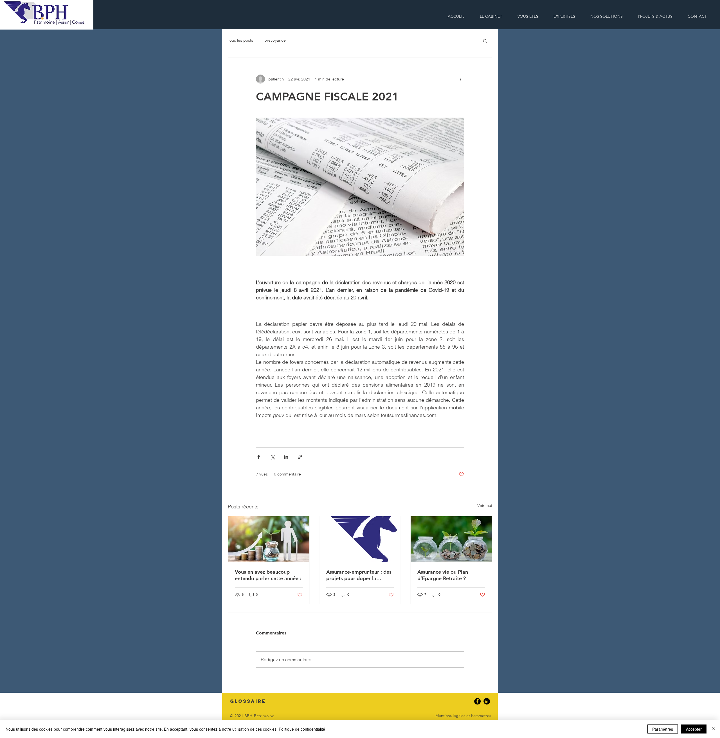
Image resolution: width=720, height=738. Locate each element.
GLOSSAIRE (248, 701)
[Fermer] (713, 728)
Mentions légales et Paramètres (463, 715)
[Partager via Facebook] (258, 456)
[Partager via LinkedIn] (286, 456)
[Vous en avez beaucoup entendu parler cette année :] (268, 539)
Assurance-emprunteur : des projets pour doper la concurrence (359, 575)
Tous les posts (240, 40)
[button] (606, 16)
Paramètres (662, 729)
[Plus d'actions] (460, 79)
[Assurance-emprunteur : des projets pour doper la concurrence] (360, 539)
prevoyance (275, 40)
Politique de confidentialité (302, 729)
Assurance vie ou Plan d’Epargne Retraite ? (442, 575)
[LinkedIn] (486, 701)
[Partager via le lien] (300, 456)
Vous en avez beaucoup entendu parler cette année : (268, 575)
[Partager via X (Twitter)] (272, 456)
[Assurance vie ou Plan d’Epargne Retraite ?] (451, 539)
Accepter (694, 729)
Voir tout (484, 505)
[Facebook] (477, 701)
